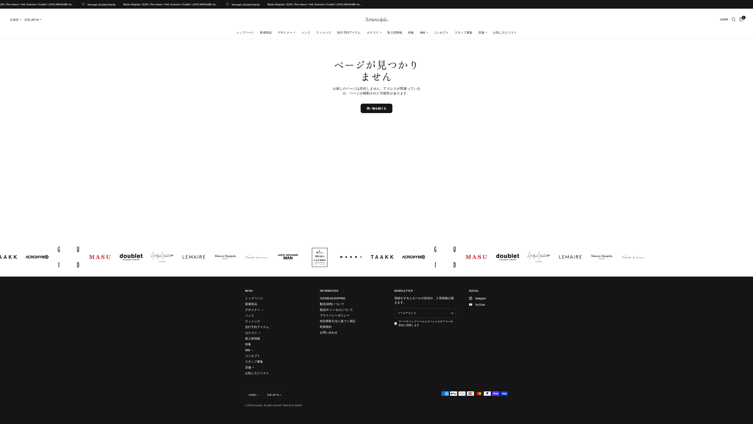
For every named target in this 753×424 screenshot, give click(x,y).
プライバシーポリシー (335, 315)
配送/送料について (332, 304)
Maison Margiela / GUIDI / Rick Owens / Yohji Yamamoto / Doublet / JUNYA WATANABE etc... (161, 4)
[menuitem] (245, 32)
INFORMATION (329, 290)
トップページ (245, 32)
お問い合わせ (329, 332)
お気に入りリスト (505, 32)
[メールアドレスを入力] (452, 313)
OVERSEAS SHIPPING (333, 298)
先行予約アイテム (349, 32)
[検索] (734, 19)
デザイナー (285, 32)
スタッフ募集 (463, 32)
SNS (422, 32)
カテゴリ (373, 32)
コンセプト (441, 32)
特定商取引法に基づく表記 (338, 321)
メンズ (305, 32)
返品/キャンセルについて (336, 310)
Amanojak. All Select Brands (92, 4)
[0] (740, 19)
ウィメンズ (323, 32)
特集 (411, 32)
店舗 (481, 32)
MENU (249, 290)
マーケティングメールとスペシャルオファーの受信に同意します (425, 323)
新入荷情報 (394, 32)
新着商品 (266, 32)
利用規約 (326, 327)
